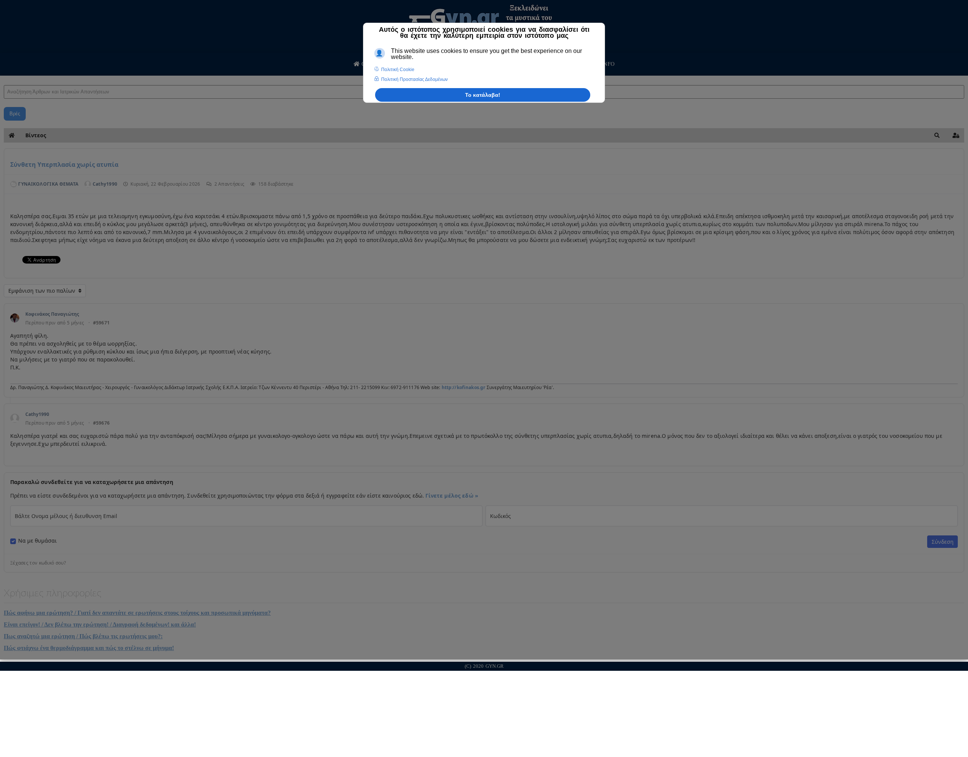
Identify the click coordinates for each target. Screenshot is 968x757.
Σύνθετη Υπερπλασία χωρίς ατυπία (64, 164)
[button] (937, 135)
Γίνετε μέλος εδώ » (451, 495)
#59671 (101, 323)
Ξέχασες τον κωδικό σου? (38, 563)
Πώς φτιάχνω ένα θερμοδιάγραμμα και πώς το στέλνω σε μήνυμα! (89, 648)
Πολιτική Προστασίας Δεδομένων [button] (414, 79)
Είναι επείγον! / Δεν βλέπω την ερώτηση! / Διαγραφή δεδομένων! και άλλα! (100, 624)
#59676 (101, 423)
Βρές (14, 113)
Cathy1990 (37, 414)
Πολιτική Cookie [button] (397, 69)
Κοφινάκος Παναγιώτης (52, 314)
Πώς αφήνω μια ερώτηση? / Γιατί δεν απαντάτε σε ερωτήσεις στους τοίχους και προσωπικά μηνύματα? (137, 613)
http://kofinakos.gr (464, 387)
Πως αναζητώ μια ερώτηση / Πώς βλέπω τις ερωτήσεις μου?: (83, 636)
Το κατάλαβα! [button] (482, 95)
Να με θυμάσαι (37, 540)
